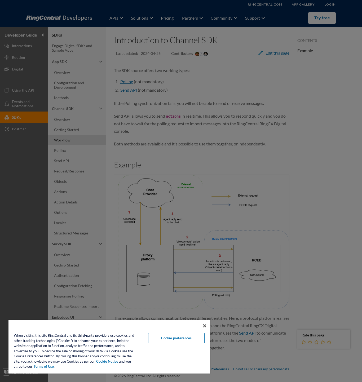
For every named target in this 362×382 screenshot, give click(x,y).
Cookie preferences (176, 338)
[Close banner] (204, 325)
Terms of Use (44, 366)
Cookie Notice (107, 361)
